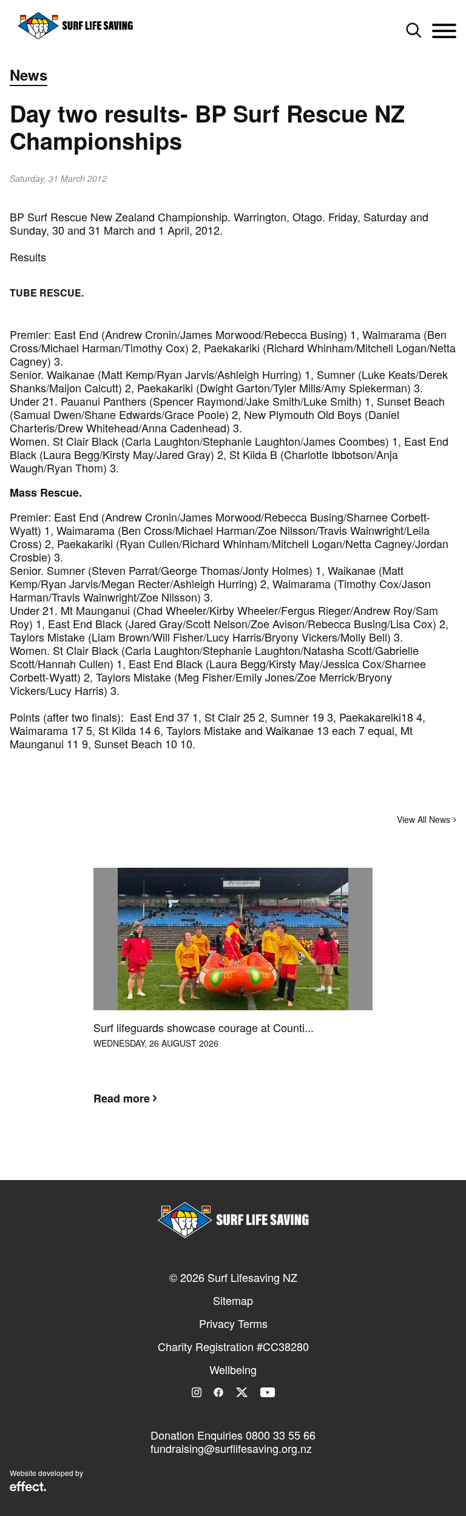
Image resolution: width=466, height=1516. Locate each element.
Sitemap (233, 1300)
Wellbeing (233, 1369)
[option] (233, 996)
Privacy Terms (233, 1323)
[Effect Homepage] (28, 1487)
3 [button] (251, 1158)
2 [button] (233, 1158)
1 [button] (215, 1158)
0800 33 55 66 (281, 1435)
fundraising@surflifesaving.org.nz (231, 1448)
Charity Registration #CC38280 (233, 1346)
